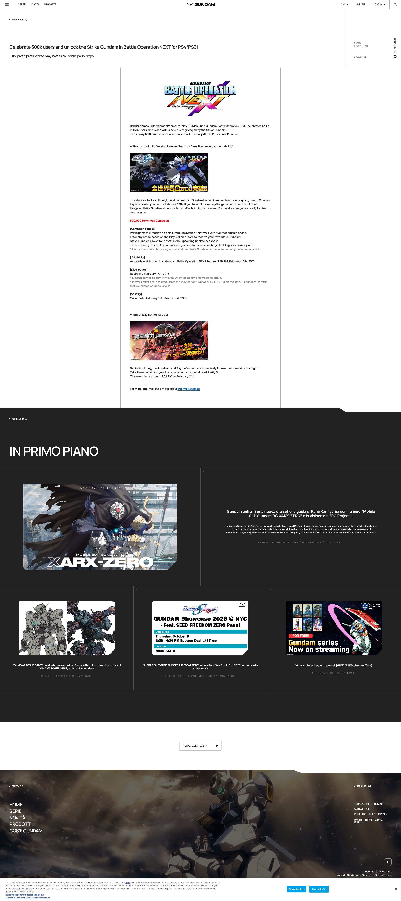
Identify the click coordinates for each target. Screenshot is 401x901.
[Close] (396, 889)
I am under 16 (319, 889)
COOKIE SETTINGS (373, 821)
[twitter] (395, 52)
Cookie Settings (297, 889)
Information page (188, 388)
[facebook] (395, 56)
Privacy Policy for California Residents (24, 894)
